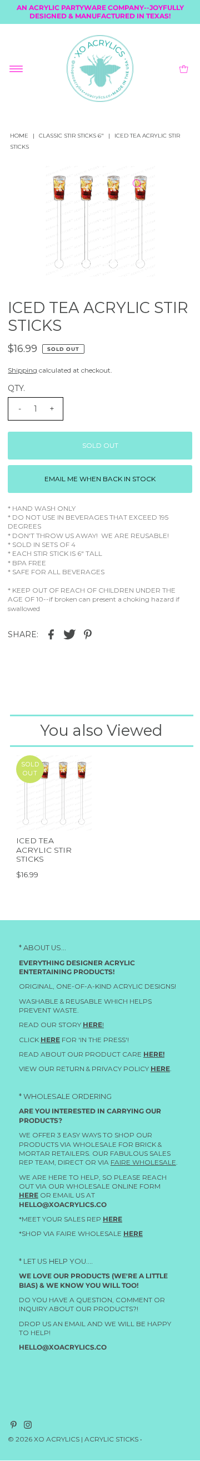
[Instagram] (28, 1426)
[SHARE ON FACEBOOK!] (51, 634)
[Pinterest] (14, 1426)
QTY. (16, 388)
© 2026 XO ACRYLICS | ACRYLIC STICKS (73, 1439)
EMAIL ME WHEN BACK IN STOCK (100, 479)
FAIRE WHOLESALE (143, 1163)
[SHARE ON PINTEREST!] (87, 634)
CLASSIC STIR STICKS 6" (71, 135)
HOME (19, 135)
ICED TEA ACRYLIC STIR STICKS (44, 849)
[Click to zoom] (137, 184)
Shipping (22, 370)
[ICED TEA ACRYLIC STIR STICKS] (54, 793)
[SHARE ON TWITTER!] (69, 634)
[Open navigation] (16, 68)
